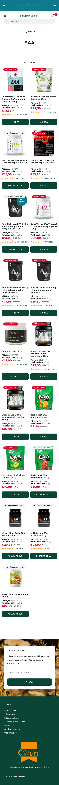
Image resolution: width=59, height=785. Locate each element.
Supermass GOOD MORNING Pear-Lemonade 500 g (40, 353)
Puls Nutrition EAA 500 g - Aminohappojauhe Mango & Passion (15, 226)
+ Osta (15, 122)
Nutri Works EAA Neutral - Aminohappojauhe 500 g (15, 162)
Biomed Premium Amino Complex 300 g (43, 97)
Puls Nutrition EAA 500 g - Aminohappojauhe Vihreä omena (15, 290)
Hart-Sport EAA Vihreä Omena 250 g (14, 476)
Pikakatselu (15, 186)
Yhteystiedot (10, 733)
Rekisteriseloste (12, 718)
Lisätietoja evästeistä (14, 721)
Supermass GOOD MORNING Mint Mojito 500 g (13, 417)
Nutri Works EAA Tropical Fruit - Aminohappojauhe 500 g (43, 226)
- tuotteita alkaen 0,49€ (29, 7)
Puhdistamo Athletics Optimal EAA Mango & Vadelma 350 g (13, 99)
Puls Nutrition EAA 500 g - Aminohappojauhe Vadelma (43, 290)
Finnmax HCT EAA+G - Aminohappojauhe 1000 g (42, 162)
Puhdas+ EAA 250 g (12, 351)
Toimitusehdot (11, 714)
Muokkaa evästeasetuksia (12, 727)
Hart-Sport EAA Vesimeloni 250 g (39, 476)
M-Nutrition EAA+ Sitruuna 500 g (39, 534)
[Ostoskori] (53, 15)
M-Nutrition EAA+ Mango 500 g (15, 595)
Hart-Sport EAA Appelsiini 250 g (39, 416)
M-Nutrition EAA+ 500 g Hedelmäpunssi (14, 534)
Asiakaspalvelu (11, 710)
